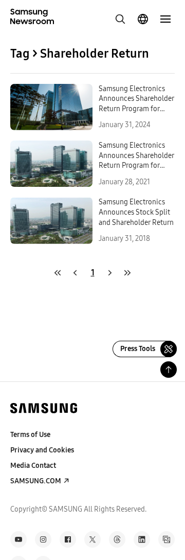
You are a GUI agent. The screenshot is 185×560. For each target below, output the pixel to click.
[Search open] (120, 19)
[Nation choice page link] (143, 19)
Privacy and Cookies (42, 450)
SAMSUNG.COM (35, 481)
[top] (168, 369)
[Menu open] (165, 19)
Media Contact (33, 465)
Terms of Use (30, 434)
